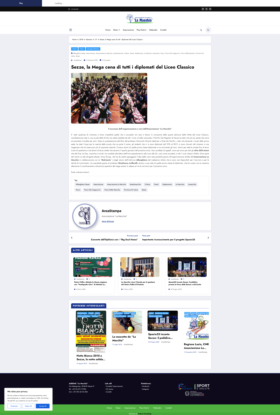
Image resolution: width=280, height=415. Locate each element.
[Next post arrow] (208, 238)
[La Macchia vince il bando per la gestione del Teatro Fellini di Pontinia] (139, 267)
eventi (74, 49)
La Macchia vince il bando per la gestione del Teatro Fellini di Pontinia (138, 283)
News (115, 29)
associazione (90, 53)
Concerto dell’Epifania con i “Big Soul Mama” (114, 239)
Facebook (145, 375)
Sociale (90, 316)
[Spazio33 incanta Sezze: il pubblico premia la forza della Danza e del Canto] (187, 267)
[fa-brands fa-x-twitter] (206, 9)
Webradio (153, 29)
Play (21, 3)
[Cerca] (201, 30)
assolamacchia (118, 53)
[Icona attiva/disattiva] (70, 30)
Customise (14, 406)
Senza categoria (79, 316)
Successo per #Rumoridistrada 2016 (193, 338)
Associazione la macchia (104, 53)
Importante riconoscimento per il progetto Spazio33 (168, 239)
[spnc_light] (208, 30)
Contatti (163, 29)
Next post (146, 236)
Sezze (78, 56)
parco (162, 53)
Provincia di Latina (131, 190)
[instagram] (210, 9)
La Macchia (147, 53)
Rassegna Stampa (93, 49)
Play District (141, 29)
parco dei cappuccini (172, 53)
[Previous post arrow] (72, 238)
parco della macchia (188, 53)
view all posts (108, 221)
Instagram (145, 377)
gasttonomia (139, 53)
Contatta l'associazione (114, 375)
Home (107, 29)
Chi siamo (109, 377)
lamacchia (156, 53)
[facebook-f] (203, 9)
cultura (126, 53)
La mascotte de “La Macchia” (83, 338)
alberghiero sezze (79, 53)
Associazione (128, 29)
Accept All (42, 406)
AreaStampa (78, 60)
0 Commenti (106, 60)
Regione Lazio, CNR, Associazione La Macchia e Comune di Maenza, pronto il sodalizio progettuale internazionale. (156, 346)
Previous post (132, 236)
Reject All (28, 406)
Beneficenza (77, 313)
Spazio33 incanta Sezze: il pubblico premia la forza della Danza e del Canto (185, 283)
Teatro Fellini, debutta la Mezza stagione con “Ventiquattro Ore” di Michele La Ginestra (90, 283)
